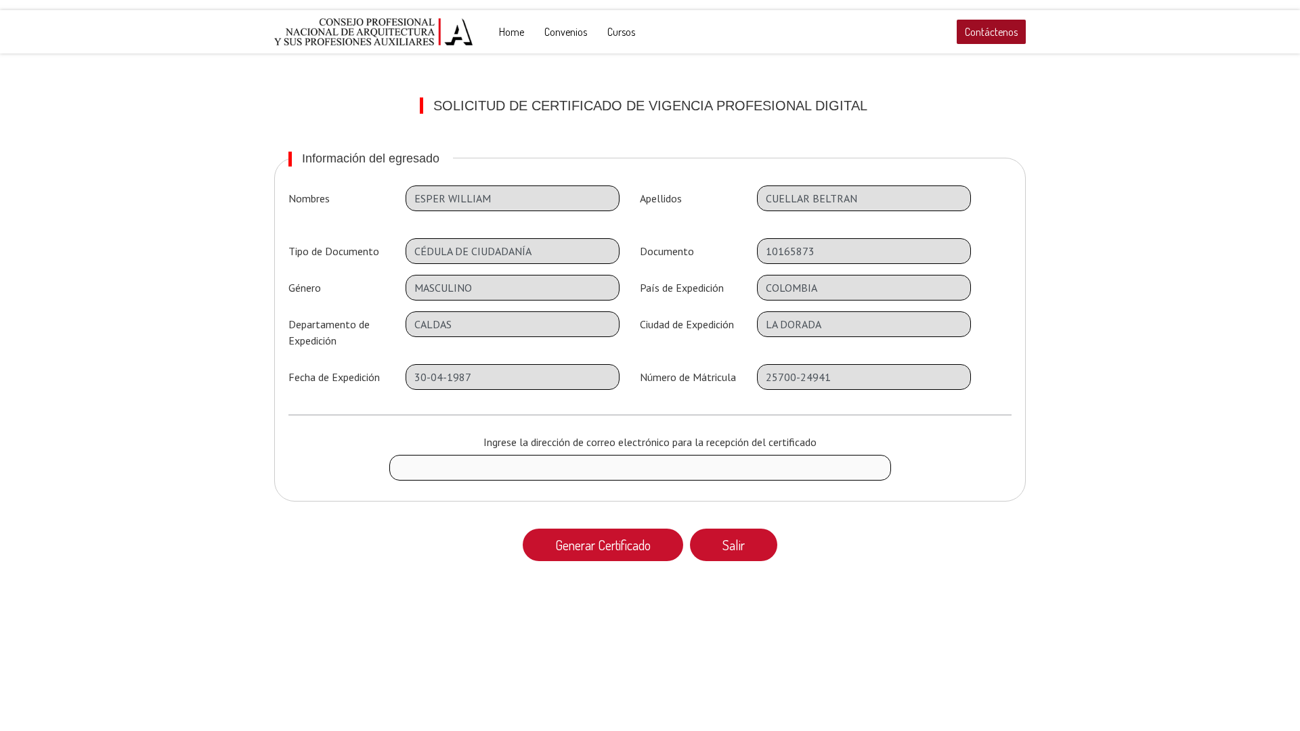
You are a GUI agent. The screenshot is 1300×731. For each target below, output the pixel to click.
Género (304, 287)
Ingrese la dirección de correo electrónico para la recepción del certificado (650, 442)
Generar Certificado (603, 545)
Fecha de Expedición (334, 377)
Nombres (309, 198)
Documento (667, 251)
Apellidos (661, 198)
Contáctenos (991, 32)
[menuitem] (511, 32)
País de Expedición (682, 287)
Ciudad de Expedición (687, 324)
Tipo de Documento (333, 251)
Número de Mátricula (688, 377)
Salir (733, 545)
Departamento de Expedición (329, 332)
